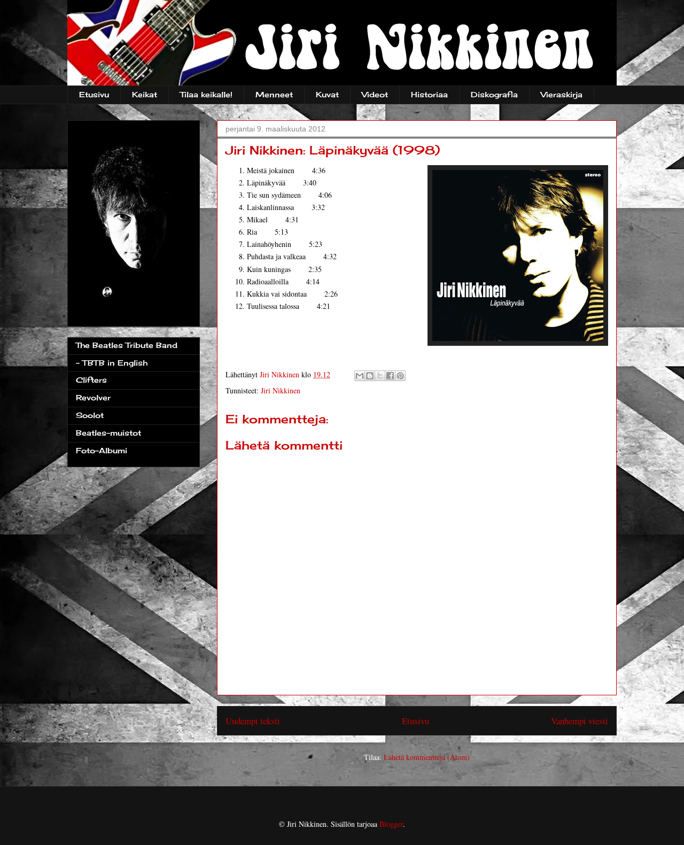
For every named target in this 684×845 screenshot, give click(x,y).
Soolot (90, 415)
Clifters (91, 379)
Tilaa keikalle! (206, 94)
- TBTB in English (111, 362)
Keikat (144, 94)
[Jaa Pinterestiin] (400, 375)
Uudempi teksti (253, 721)
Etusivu (94, 94)
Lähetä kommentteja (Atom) (427, 757)
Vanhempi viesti (579, 721)
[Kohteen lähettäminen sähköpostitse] (359, 375)
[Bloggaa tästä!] (369, 375)
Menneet (274, 94)
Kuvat (327, 94)
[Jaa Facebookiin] (390, 375)
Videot (375, 94)
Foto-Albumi (101, 450)
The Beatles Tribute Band (126, 345)
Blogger (391, 824)
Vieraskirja (561, 94)
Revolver (93, 397)
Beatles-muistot (108, 432)
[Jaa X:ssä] (380, 375)
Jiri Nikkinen (280, 390)
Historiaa (429, 94)
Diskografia (494, 94)
